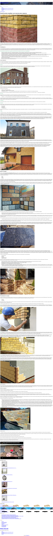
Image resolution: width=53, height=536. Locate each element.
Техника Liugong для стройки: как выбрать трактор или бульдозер (10, 515)
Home (2, 7)
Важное (3, 521)
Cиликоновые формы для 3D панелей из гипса (7, 8)
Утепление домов (4, 525)
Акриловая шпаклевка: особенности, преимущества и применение (10, 516)
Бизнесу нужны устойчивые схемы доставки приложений (9, 517)
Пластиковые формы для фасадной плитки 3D (7, 9)
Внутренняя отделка (4, 522)
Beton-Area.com (4, 2)
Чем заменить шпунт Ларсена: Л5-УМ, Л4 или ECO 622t (9, 514)
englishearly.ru (27, 535)
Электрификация (4, 526)
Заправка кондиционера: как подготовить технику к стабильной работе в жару (11, 518)
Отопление (3, 523)
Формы (3, 10)
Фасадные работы (2, 11)
